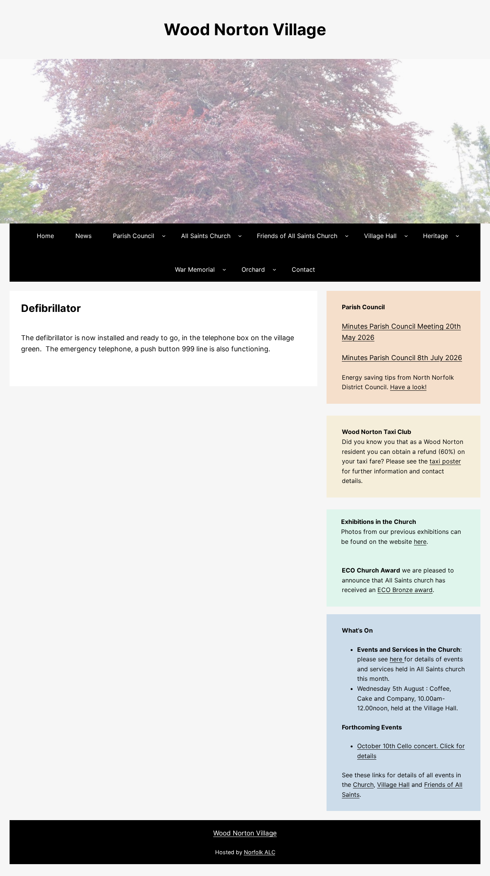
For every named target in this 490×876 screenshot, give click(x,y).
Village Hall (393, 784)
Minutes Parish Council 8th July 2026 (402, 358)
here (420, 541)
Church (363, 784)
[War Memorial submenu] (224, 269)
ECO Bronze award (405, 590)
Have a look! (408, 387)
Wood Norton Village (245, 29)
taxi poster (445, 461)
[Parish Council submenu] (164, 236)
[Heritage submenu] (457, 236)
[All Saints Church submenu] (240, 236)
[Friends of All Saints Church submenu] (347, 236)
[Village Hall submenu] (406, 236)
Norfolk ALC (259, 852)
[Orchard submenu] (274, 269)
